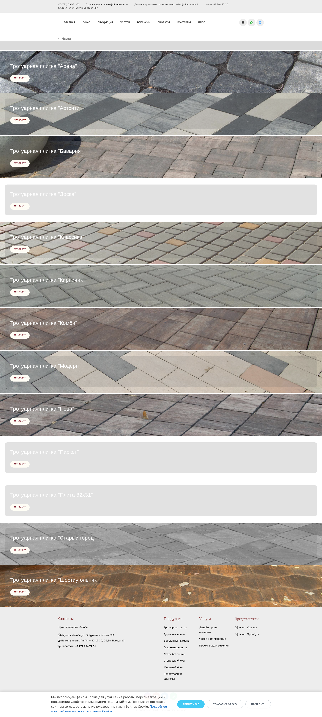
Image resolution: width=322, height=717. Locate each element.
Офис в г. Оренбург (247, 634)
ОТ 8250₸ (20, 163)
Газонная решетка (175, 647)
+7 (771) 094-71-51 (69, 4)
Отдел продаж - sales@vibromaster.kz (107, 4)
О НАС (86, 22)
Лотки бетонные (174, 654)
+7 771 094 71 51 (85, 646)
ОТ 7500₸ (20, 292)
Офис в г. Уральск (246, 627)
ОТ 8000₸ (20, 120)
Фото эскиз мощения (212, 639)
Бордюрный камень (177, 640)
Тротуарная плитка (175, 627)
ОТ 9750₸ (20, 206)
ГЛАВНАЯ (69, 22)
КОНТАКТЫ (184, 22)
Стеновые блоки (174, 660)
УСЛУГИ (125, 22)
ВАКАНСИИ (143, 22)
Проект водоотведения (214, 645)
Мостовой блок (173, 667)
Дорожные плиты (174, 634)
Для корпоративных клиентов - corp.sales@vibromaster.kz (167, 4)
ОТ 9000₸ (20, 592)
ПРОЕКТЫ (164, 22)
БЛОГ (201, 22)
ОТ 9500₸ (20, 78)
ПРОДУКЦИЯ (105, 22)
